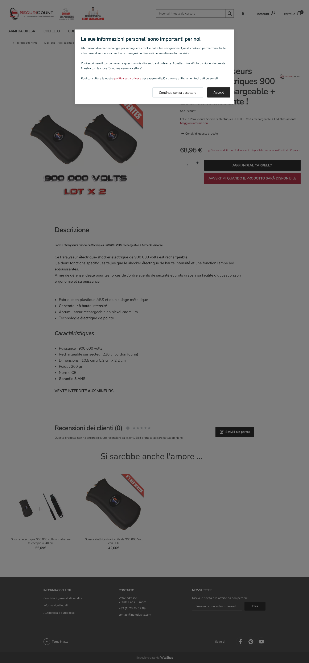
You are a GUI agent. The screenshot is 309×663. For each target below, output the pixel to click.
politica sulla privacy (127, 78)
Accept (219, 92)
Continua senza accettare (177, 92)
